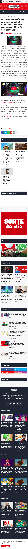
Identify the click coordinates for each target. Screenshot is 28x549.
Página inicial (4, 16)
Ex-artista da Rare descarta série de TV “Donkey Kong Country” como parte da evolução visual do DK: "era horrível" (21, 471)
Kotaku (25, 122)
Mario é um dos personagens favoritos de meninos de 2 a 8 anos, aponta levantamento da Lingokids (20, 278)
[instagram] (17, 403)
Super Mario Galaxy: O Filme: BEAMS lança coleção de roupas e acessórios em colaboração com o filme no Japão (20, 426)
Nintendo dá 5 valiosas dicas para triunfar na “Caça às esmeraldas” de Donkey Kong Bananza (20, 531)
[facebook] (7, 403)
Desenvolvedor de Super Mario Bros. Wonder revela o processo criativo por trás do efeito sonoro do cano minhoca (7, 297)
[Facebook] (2, 132)
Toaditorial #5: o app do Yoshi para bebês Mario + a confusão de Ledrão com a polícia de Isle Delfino (7, 531)
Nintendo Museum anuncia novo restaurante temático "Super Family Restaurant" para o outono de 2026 (20, 155)
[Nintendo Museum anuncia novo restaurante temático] (21, 146)
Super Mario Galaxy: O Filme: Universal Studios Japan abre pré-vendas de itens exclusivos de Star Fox (18, 315)
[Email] (14, 132)
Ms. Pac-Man (9, 116)
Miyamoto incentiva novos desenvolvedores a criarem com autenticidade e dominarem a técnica (7, 513)
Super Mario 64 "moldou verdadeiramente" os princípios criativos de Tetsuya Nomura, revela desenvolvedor (21, 296)
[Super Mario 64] (21, 289)
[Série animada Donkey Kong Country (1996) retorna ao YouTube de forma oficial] (21, 481)
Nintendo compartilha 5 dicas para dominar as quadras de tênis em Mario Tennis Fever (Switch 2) (20, 513)
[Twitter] (5, 132)
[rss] (20, 403)
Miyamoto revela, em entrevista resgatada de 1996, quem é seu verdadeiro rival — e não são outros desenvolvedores (7, 278)
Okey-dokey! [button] (6, 546)
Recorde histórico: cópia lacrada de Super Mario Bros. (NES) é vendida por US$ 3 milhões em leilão (7, 180)
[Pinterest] (11, 132)
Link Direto (14, 97)
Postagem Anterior (6, 208)
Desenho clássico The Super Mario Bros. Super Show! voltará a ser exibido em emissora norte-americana (7, 470)
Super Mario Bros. (12, 16)
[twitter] (10, 403)
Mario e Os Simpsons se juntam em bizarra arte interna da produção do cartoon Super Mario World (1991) (7, 489)
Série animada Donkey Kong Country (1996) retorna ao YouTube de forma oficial (20, 488)
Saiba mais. (10, 543)
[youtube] (14, 403)
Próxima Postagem (21, 208)
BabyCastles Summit (6, 102)
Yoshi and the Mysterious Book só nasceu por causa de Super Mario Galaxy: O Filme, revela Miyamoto (7, 444)
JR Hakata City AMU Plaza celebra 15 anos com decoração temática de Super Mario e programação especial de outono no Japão (12, 2)
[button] (24, 1)
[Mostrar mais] (17, 132)
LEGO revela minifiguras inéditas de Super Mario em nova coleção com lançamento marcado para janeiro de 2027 (17, 324)
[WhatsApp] (8, 132)
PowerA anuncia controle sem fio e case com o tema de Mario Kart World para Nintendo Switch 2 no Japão (18, 354)
